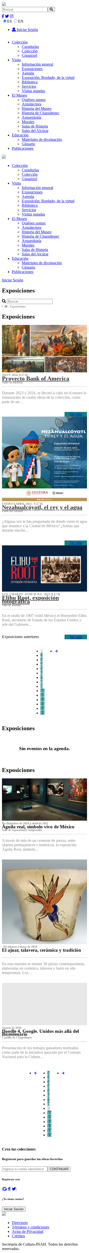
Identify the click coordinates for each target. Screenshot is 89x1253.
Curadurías (30, 46)
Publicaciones (22, 148)
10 (42, 691)
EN (20, 21)
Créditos (18, 1236)
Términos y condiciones (30, 1227)
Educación (20, 135)
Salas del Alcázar (35, 131)
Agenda (28, 73)
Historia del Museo (36, 108)
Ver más (75, 414)
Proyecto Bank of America (35, 378)
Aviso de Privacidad (27, 1231)
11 (42, 695)
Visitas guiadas (33, 91)
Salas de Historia (35, 126)
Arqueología (31, 117)
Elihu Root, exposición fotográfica (30, 599)
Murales (28, 122)
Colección (20, 42)
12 (42, 700)
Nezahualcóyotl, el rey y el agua (42, 507)
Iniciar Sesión (27, 30)
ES (9, 21)
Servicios (29, 86)
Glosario (28, 144)
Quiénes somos (33, 100)
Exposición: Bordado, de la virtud (48, 77)
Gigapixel (29, 55)
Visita (16, 60)
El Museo (19, 95)
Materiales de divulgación (42, 139)
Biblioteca (30, 82)
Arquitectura (31, 104)
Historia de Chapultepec (40, 113)
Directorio (20, 1223)
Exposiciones (32, 69)
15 (42, 713)
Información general (37, 64)
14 (42, 708)
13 (42, 704)
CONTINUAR (59, 1169)
